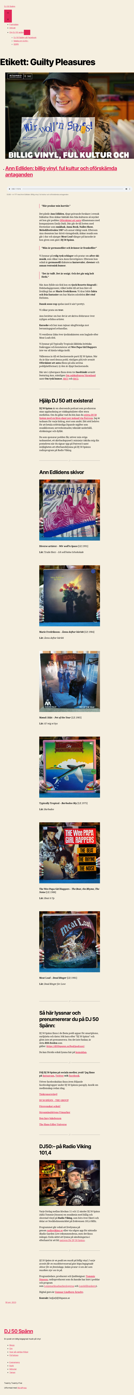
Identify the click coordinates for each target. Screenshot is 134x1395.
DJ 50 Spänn (9, 6)
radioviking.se (55, 1230)
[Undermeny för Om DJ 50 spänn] (27, 32)
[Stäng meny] (8, 19)
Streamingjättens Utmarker (54, 1112)
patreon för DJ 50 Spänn (72, 1240)
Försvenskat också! (50, 1106)
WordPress (22, 1388)
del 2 (75, 378)
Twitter (59, 1075)
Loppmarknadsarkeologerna (59, 1286)
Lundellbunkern (87, 1286)
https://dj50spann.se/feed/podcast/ (65, 1046)
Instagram (48, 1075)
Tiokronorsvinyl (48, 1094)
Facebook (74, 1075)
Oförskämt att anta (70, 220)
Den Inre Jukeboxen (50, 1118)
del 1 (65, 378)
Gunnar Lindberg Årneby (69, 1292)
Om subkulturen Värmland (81, 375)
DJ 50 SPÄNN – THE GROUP (54, 1100)
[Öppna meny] (8, 13)
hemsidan (80, 1052)
